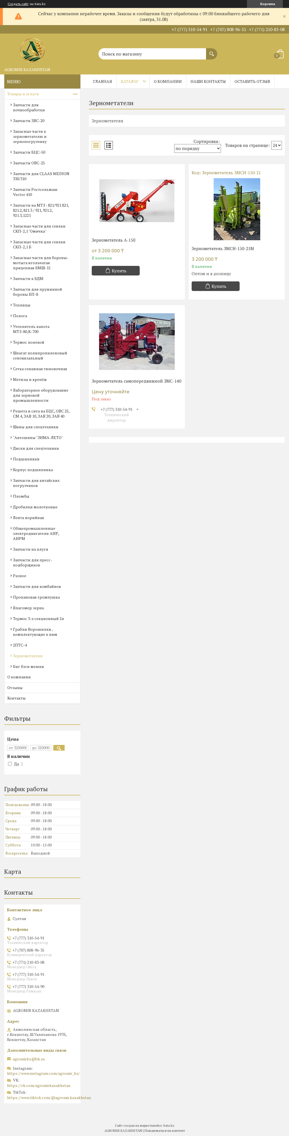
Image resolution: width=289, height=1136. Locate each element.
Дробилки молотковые (35, 506)
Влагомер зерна (28, 607)
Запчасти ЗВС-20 (28, 120)
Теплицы (21, 305)
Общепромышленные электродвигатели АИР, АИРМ (36, 533)
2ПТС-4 (20, 645)
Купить (119, 270)
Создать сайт (18, 4)
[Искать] (211, 51)
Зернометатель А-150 (113, 239)
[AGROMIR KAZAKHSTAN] (32, 49)
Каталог (130, 81)
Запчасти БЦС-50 (29, 152)
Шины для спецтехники (35, 426)
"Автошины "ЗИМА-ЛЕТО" (38, 437)
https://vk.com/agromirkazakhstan (38, 1085)
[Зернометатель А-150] (137, 201)
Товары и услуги (23, 93)
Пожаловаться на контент (164, 1130)
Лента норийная (28, 517)
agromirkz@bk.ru (29, 1059)
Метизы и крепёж (30, 379)
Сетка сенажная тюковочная (40, 368)
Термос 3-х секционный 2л (38, 618)
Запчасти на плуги (30, 549)
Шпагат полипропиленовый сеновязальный (40, 355)
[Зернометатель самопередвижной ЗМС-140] (137, 342)
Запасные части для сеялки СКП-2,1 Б (39, 244)
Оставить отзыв (252, 81)
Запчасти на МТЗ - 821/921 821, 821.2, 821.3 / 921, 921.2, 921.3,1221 (41, 210)
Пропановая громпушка (36, 597)
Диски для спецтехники (36, 448)
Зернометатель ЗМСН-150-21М (223, 248)
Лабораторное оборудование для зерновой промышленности (40, 395)
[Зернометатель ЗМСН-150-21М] (237, 209)
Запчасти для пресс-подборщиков (32, 562)
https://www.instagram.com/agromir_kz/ (43, 1073)
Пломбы (21, 496)
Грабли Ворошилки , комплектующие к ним (35, 632)
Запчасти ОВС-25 (29, 163)
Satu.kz (168, 1125)
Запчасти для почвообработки (29, 107)
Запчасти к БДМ (28, 278)
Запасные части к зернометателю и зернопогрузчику (30, 136)
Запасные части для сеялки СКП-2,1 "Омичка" (39, 228)
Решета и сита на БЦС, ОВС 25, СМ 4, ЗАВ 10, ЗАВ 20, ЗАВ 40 (41, 413)
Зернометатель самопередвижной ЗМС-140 (136, 380)
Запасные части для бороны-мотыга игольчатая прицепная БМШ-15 (41, 262)
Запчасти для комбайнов (37, 586)
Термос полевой (28, 342)
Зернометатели (28, 655)
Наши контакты (208, 81)
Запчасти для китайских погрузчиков (36, 483)
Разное (19, 575)
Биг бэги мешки (28, 666)
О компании (168, 81)
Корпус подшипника (33, 469)
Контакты (16, 698)
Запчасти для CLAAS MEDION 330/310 (41, 176)
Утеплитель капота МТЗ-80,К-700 (31, 329)
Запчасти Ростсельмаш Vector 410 (35, 192)
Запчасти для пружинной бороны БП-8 (37, 291)
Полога (20, 315)
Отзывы (15, 687)
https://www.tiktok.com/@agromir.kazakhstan (49, 1097)
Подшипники (26, 459)
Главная (102, 81)
